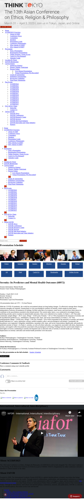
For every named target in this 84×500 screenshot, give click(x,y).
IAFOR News (14, 113)
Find (20, 272)
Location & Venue (11, 60)
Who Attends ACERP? (17, 45)
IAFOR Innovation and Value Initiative (22, 123)
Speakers (13, 40)
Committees (14, 38)
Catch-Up (36, 272)
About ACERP (15, 34)
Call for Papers (10, 64)
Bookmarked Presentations (18, 52)
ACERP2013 (14, 100)
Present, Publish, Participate (19, 67)
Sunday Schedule (35, 352)
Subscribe (13, 108)
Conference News (16, 36)
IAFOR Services (15, 119)
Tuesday (63, 264)
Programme (8, 49)
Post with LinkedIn (76, 381)
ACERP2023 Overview (13, 32)
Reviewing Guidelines (17, 78)
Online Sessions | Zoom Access (20, 54)
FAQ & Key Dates (11, 106)
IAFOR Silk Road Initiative (19, 121)
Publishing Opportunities (18, 76)
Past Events (8, 82)
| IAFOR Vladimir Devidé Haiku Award (17, 497)
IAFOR (6, 490)
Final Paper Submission (17, 80)
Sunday (34, 264)
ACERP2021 (14, 86)
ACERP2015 (14, 97)
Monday (49, 264)
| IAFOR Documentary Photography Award (18, 494)
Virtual (77, 264)
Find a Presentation (16, 51)
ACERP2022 (14, 84)
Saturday (20, 264)
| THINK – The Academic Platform (16, 492)
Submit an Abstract (16, 65)
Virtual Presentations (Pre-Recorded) (27, 73)
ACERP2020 (14, 88)
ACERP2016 (14, 95)
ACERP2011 (14, 104)
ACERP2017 (14, 93)
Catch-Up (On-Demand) (18, 56)
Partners (12, 124)
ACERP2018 (14, 91)
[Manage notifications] (5, 494)
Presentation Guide (16, 41)
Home (7, 30)
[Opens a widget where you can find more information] (75, 496)
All (7, 272)
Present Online (15, 69)
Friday (7, 264)
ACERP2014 (14, 99)
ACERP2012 (14, 102)
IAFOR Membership (12, 62)
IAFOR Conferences (17, 115)
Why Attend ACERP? (17, 47)
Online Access (73, 272)
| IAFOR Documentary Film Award (16, 495)
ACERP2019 (14, 89)
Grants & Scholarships (17, 75)
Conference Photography (18, 43)
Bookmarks (54, 272)
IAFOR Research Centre (18, 117)
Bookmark (4, 356)
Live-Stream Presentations (23, 71)
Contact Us (13, 110)
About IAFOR (10, 111)
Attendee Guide (15, 58)
